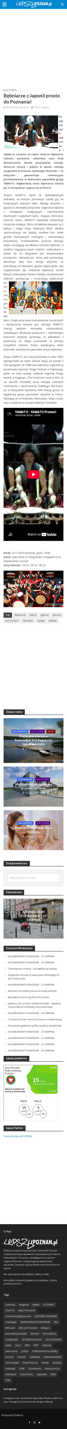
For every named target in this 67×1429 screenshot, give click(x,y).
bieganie (24, 1304)
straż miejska (12, 1362)
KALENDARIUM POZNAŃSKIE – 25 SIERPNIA (31, 984)
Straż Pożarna (30, 1362)
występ (41, 620)
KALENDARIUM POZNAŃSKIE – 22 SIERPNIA (31, 1038)
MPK (27, 1345)
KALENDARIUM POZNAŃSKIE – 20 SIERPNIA (31, 1050)
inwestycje (10, 1322)
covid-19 (9, 1310)
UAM (21, 1368)
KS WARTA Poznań (32, 1339)
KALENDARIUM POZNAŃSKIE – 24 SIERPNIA (31, 1013)
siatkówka (35, 1356)
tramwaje (10, 1368)
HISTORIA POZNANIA (46, 1316)
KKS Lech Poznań (28, 1327)
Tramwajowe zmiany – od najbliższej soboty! (32, 968)
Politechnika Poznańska (44, 1351)
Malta (8, 1345)
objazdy (47, 1345)
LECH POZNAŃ (53, 1339)
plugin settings (45, 1401)
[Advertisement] (33, 46)
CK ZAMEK (48, 1304)
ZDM (53, 1374)
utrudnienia (34, 1368)
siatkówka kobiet (52, 1356)
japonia (45, 614)
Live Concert (11, 620)
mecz (18, 1345)
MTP (36, 1345)
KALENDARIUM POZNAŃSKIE (35, 1322)
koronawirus (49, 1333)
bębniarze (20, 614)
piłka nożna (11, 1351)
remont (22, 1356)
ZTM (7, 1380)
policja (24, 1351)
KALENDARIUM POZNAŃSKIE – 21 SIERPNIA (31, 1044)
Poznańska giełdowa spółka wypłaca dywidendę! (34, 1025)
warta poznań (52, 1368)
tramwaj (57, 1362)
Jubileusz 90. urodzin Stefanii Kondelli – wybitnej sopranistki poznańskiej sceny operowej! (34, 1005)
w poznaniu (26, 1374)
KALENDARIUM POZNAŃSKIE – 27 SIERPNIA (33, 916)
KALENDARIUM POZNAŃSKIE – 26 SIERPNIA (31, 962)
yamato (53, 620)
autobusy (10, 1304)
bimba (36, 1304)
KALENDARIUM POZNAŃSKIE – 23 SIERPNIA (31, 1031)
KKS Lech (10, 1327)
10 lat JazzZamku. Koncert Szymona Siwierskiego (35, 1019)
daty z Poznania (26, 1310)
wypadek (41, 1374)
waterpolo (10, 1374)
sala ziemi (28, 620)
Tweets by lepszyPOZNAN (18, 1136)
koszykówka (11, 1339)
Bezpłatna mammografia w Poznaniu (33, 829)
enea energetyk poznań (18, 1316)
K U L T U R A (10, 90)
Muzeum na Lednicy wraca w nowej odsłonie (33, 786)
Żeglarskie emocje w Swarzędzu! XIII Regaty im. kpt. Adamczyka (33, 740)
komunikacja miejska (16, 1333)
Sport (51, 731)
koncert (57, 614)
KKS (56, 1322)
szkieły (45, 1362)
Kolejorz (45, 1327)
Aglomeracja (20, 731)
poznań (9, 1356)
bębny (33, 614)
